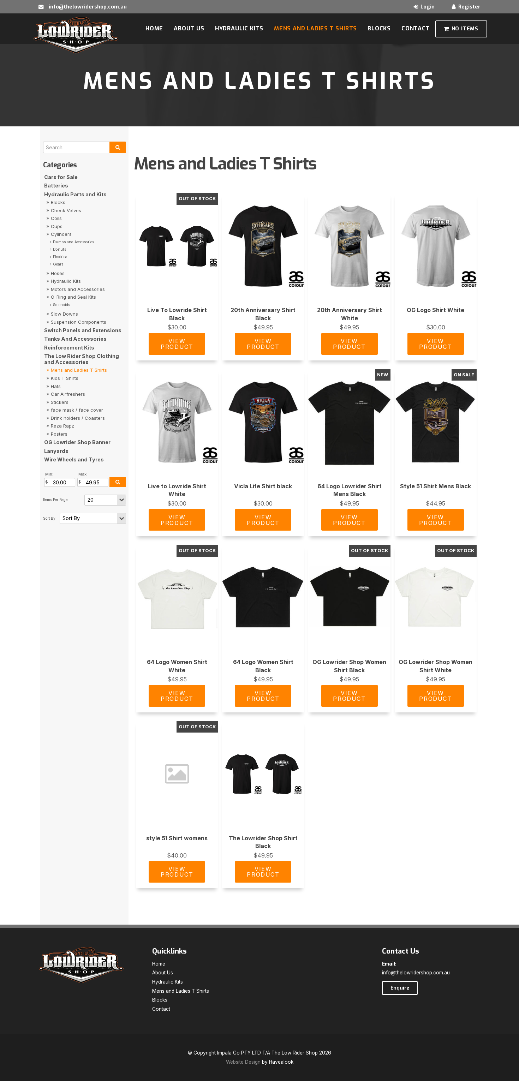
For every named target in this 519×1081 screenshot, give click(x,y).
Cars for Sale (61, 177)
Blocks (379, 28)
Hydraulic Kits (239, 28)
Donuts (59, 249)
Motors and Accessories (78, 289)
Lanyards (56, 451)
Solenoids (61, 305)
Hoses (58, 273)
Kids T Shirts (64, 378)
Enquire (399, 988)
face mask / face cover (77, 410)
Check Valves (66, 210)
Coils (56, 218)
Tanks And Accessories (75, 339)
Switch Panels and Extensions (82, 330)
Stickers (59, 402)
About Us (189, 28)
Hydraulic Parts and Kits (75, 194)
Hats (56, 386)
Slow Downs (64, 314)
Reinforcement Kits (69, 348)
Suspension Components (78, 322)
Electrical (60, 257)
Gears (58, 264)
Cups (56, 226)
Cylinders (61, 234)
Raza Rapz (62, 426)
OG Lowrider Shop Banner (77, 442)
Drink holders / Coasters (78, 418)
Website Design (243, 1062)
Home (154, 28)
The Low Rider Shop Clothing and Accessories (81, 359)
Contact (415, 28)
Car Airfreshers (68, 394)
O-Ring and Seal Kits (73, 297)
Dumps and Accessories (73, 242)
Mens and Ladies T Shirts (315, 28)
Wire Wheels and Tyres (74, 459)
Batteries (56, 186)
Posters (59, 434)
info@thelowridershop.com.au (88, 7)
